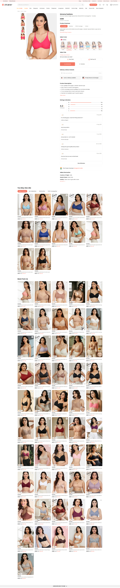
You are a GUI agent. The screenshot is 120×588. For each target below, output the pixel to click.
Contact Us (94, 1)
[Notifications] (100, 5)
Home (19, 11)
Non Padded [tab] (63, 26)
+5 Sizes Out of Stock (65, 55)
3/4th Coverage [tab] (78, 26)
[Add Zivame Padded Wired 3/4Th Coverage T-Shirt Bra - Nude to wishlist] (50, 283)
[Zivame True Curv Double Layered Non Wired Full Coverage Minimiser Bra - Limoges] (43, 232)
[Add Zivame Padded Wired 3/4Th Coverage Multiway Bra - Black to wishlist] (101, 446)
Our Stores (100, 1)
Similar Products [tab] (22, 191)
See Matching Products (65, 32)
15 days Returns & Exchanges (91, 77)
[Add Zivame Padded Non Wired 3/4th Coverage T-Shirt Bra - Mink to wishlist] (32, 500)
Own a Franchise (114, 1)
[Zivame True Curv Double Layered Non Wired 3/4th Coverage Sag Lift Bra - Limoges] (77, 204)
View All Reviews (81, 163)
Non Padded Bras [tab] (32, 191)
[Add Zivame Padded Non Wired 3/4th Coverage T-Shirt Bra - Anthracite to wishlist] (50, 391)
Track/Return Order (86, 1)
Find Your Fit (93, 59)
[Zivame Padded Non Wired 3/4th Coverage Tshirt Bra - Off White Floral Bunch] (94, 537)
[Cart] (107, 5)
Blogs (80, 1)
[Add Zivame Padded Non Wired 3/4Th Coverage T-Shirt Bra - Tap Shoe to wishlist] (67, 446)
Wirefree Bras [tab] (42, 191)
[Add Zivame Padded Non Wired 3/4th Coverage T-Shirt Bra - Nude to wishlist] (32, 337)
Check (100, 73)
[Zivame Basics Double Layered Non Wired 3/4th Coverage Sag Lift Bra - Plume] (77, 232)
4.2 (29, 57)
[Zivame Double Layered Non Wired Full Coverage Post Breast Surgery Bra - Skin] (60, 232)
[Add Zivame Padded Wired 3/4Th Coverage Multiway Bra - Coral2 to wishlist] (101, 391)
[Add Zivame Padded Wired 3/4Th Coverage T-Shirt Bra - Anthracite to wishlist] (101, 283)
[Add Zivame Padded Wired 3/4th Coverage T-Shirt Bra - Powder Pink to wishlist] (84, 446)
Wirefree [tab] (71, 26)
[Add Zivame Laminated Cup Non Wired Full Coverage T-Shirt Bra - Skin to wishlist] (67, 555)
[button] (82, 4)
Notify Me (68, 64)
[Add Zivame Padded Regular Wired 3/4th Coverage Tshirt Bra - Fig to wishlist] (32, 582)
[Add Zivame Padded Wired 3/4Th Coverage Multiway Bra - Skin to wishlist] (101, 337)
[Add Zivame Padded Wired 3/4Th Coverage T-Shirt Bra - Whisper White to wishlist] (101, 310)
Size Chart (71, 59)
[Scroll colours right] (101, 46)
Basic (25, 11)
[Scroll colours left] (61, 46)
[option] (23, 16)
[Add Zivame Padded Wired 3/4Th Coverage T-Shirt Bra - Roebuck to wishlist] (32, 419)
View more (62, 95)
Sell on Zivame (106, 1)
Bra (22, 11)
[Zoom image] (41, 36)
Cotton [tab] (86, 26)
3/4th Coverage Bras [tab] (52, 191)
